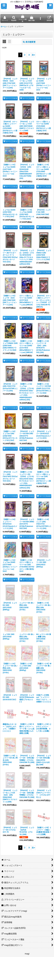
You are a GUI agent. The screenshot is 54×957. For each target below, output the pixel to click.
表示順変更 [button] (30, 42)
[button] (4, 6)
